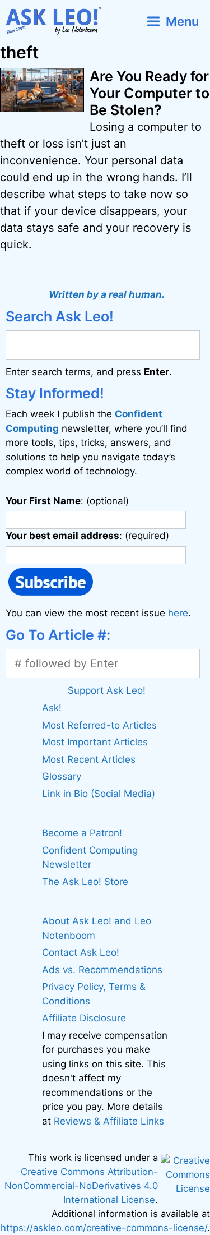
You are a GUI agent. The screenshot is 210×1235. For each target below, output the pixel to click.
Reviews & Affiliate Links (109, 1121)
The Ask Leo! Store (85, 881)
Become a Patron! (82, 832)
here (178, 613)
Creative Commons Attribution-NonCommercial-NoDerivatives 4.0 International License (81, 1185)
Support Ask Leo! (107, 690)
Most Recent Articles (89, 759)
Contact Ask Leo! (80, 952)
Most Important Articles (95, 742)
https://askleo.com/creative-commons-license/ (104, 1227)
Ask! (52, 707)
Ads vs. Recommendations (102, 969)
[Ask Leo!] (58, 21)
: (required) (87, 535)
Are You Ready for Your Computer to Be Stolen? (149, 93)
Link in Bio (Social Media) (98, 793)
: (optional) (67, 500)
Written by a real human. (107, 294)
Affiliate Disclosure (84, 1018)
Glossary (61, 776)
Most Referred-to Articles (99, 725)
